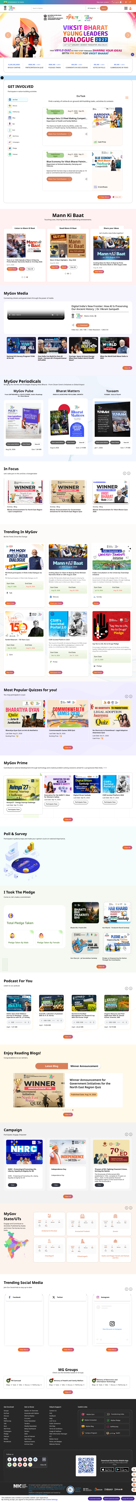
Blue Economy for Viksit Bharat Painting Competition (67, 161)
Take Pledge (98, 672)
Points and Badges (55, 1441)
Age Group (28, 1439)
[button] (22, 277)
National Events (29, 1441)
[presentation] (8, 35)
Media (6, 1439)
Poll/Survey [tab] (16, 112)
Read (21, 270)
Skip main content (103, 2)
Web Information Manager (58, 1434)
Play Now (10, 672)
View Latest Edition (13, 444)
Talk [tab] (13, 124)
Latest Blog (51, 1066)
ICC (50, 1436)
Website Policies (54, 1444)
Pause (133, 55)
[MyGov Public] (20, 1465)
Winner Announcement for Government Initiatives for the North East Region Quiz (109, 511)
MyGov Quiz (90, 1414)
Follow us (130, 2)
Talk (5, 1423)
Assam (115, 1231)
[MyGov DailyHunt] (15, 1465)
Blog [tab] (14, 118)
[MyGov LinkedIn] (30, 1459)
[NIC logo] (20, 1486)
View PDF (55, 267)
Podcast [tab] (15, 154)
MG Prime (7, 1429)
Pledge (6, 1434)
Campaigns (7, 1431)
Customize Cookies (95, 1499)
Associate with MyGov (31, 1413)
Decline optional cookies (111, 1499)
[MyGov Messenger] (35, 1459)
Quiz (5, 1426)
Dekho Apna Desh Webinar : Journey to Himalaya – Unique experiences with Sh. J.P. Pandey (83, 1015)
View (12, 1185)
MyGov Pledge (115, 1420)
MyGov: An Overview (31, 1411)
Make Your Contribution (57, 134)
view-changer (127, 98)
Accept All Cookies (127, 1499)
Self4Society (114, 1427)
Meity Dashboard (30, 1429)
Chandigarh (49, 1256)
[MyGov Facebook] (15, 1459)
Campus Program (91, 1433)
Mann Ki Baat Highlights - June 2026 (103, 77)
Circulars (27, 1418)
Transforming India (117, 1414)
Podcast (6, 1436)
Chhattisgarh (82, 1256)
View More (105, 197)
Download (83, 325)
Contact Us (53, 1411)
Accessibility (126, 2)
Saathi (118, 1433)
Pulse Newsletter (30, 1421)
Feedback (52, 1416)
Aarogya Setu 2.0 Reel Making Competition (67, 118)
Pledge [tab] (15, 148)
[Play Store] (122, 1469)
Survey (96, 603)
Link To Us (52, 1421)
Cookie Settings (52, 1499)
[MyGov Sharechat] (25, 1465)
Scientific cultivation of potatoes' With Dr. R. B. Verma (116, 1014)
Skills (26, 1434)
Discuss (6, 1416)
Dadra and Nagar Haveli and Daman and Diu (115, 1257)
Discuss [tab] (15, 106)
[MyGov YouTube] (25, 1459)
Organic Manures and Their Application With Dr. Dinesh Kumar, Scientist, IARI (17, 1015)
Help (50, 1418)
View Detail (99, 272)
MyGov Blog (90, 1426)
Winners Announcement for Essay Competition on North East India (23, 513)
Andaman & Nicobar (49, 1231)
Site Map (52, 1426)
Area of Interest (29, 1436)
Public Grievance (55, 1423)
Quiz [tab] (13, 130)
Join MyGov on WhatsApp (79, 77)
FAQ (50, 1413)
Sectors (26, 1431)
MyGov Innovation (91, 1420)
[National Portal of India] (108, 1489)
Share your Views (56, 603)
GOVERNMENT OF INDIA (16, 2)
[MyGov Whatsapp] (9, 1465)
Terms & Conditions (55, 1429)
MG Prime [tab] (16, 136)
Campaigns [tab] (16, 142)
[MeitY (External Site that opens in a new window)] (87, 1489)
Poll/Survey (7, 1421)
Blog (5, 1418)
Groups (6, 1411)
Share (86, 134)
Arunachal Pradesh (82, 1231)
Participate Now (55, 672)
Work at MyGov (29, 1416)
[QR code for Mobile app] (86, 1465)
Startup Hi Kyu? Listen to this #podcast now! (49, 1014)
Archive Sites (28, 1444)
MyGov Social (53, 1439)
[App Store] (107, 1469)
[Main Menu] (126, 8)
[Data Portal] (118, 1490)
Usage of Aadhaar (55, 1431)
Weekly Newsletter (30, 1426)
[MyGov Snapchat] (30, 1465)
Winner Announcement (84, 1066)
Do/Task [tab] (15, 99)
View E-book (26, 444)
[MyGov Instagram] (20, 1459)
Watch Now (12, 270)
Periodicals (7, 1441)
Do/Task (6, 1413)
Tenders (27, 1423)
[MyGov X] (9, 1459)
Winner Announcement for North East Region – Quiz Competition (67, 511)
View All (118, 197)
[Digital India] (98, 1489)
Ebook (64, 267)
